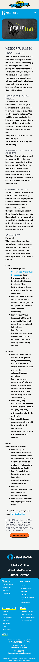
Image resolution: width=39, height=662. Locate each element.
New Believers (26, 588)
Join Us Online (19, 565)
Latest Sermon (20, 575)
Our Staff (6, 590)
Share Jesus (25, 602)
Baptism (24, 591)
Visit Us (5, 612)
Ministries (6, 624)
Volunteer (6, 621)
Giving (5, 633)
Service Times (8, 584)
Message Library (27, 612)
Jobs (4, 627)
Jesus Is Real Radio (28, 618)
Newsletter (6, 630)
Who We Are (7, 588)
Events (5, 615)
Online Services (26, 615)
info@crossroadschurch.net (19, 653)
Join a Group (7, 618)
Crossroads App (27, 621)
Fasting (23, 594)
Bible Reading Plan (17, 514)
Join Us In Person (19, 570)
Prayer (23, 585)
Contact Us (6, 593)
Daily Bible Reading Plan (27, 598)
